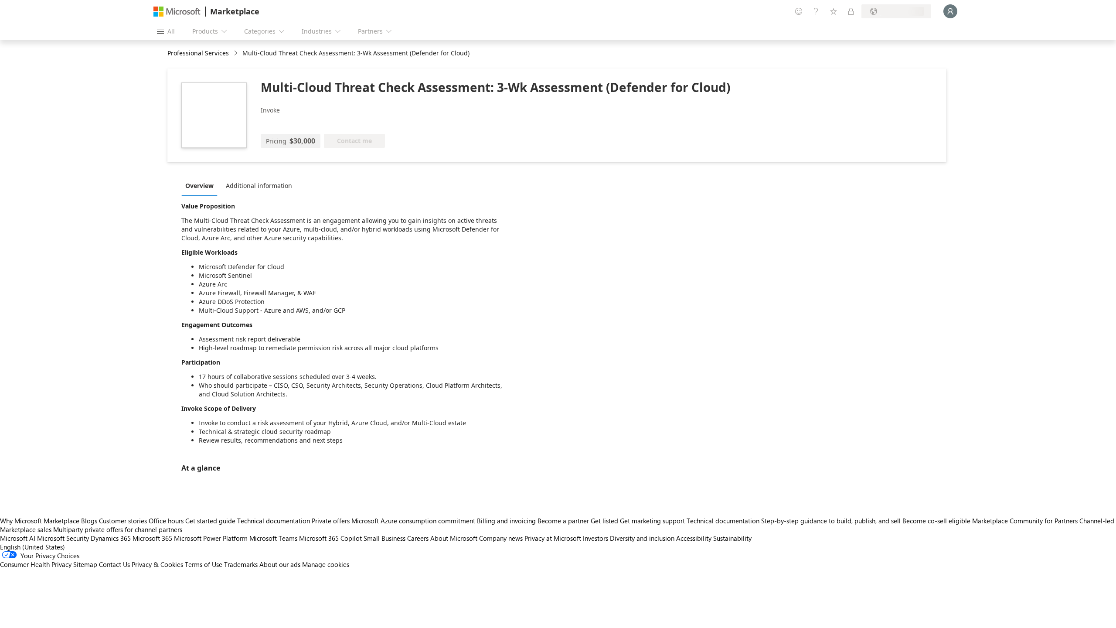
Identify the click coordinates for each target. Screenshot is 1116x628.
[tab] (201, 185)
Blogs (89, 520)
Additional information (259, 185)
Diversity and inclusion (642, 538)
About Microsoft (453, 538)
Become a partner (563, 520)
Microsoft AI (17, 538)
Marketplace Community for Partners (1025, 520)
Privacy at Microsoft (552, 538)
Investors (595, 538)
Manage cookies (325, 564)
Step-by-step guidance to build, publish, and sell (831, 520)
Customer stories (123, 520)
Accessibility (693, 538)
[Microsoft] (177, 12)
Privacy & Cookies (157, 564)
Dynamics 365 (111, 538)
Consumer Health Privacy (35, 564)
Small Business (384, 538)
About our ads (279, 564)
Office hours (166, 520)
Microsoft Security (63, 538)
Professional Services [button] (198, 53)
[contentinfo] (236, 53)
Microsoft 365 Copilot (330, 538)
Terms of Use (203, 564)
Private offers (331, 520)
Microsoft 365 (152, 538)
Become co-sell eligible (936, 520)
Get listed (604, 520)
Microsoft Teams (273, 538)
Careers (418, 538)
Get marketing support (652, 520)
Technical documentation (273, 520)
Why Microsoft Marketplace (39, 520)
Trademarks (241, 564)
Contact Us (114, 564)
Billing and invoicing (506, 520)
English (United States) (32, 547)
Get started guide (210, 520)
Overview (199, 185)
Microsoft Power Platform (211, 538)
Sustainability (732, 538)
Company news (501, 538)
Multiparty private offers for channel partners (117, 529)
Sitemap (85, 564)
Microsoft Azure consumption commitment (414, 520)
